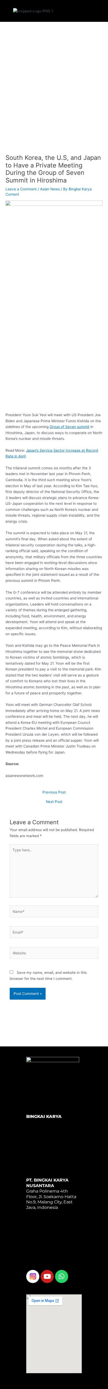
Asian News (50, 189)
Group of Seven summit (69, 427)
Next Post (54, 802)
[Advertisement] (54, 92)
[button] (74, 9)
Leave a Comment (21, 189)
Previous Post (54, 792)
